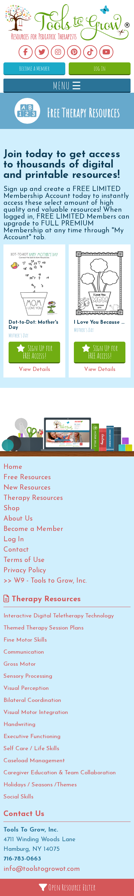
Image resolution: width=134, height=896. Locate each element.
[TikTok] (90, 52)
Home (12, 467)
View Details (34, 369)
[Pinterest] (74, 52)
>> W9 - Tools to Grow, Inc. (45, 580)
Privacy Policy (24, 570)
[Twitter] (42, 52)
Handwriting (19, 724)
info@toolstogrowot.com (41, 869)
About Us (18, 518)
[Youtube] (106, 52)
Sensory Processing (27, 676)
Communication (23, 652)
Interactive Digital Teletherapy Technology (58, 616)
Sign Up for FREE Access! (38, 351)
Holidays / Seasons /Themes (40, 785)
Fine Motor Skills (25, 640)
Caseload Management (34, 761)
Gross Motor (19, 664)
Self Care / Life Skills (31, 749)
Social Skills (18, 797)
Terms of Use (24, 560)
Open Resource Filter (71, 887)
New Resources (27, 487)
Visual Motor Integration (35, 712)
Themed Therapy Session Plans (43, 628)
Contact (16, 549)
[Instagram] (58, 52)
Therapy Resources (33, 498)
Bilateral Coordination (32, 700)
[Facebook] (26, 52)
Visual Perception (26, 688)
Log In (99, 68)
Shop (11, 508)
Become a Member (34, 68)
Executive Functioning (31, 736)
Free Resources (27, 477)
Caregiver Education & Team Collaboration (59, 773)
